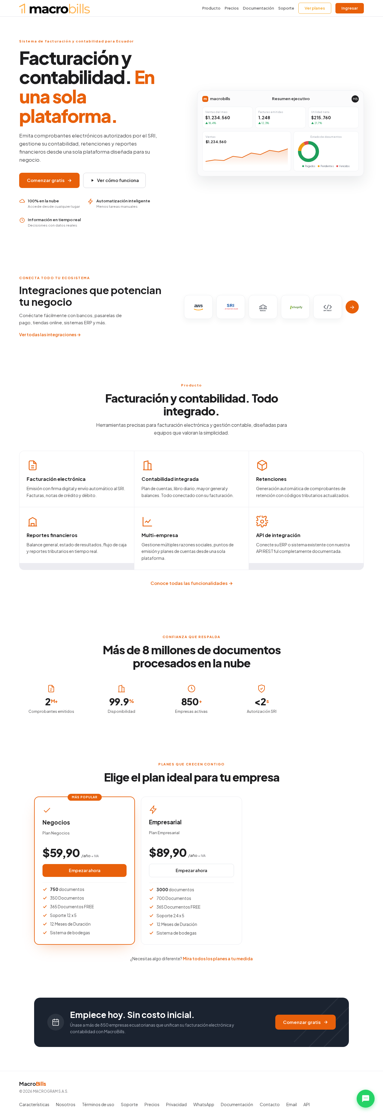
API (306, 1104)
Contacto (270, 1104)
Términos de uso (98, 1104)
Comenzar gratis (46, 180)
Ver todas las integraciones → (50, 334)
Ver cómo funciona (118, 180)
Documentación (258, 8)
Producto (211, 8)
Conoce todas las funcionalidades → (192, 583)
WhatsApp (203, 1104)
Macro (32, 1083)
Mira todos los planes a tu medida (218, 958)
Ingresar (349, 8)
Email (291, 1104)
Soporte (286, 8)
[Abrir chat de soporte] (366, 1099)
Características (34, 1104)
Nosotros (65, 1104)
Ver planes (315, 8)
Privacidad (176, 1104)
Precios (232, 8)
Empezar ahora (85, 870)
